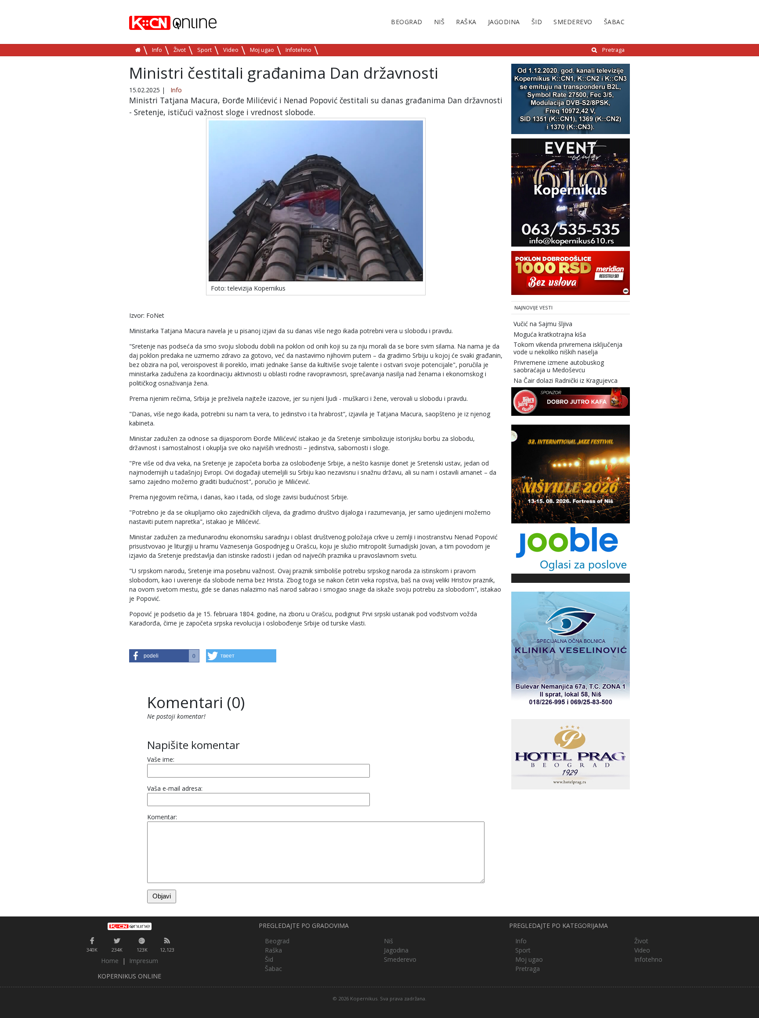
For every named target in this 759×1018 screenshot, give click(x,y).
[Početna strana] (129, 926)
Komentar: (162, 817)
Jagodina (504, 22)
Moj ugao (262, 50)
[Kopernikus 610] (570, 192)
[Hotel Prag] (570, 753)
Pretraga (613, 50)
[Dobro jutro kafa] (570, 401)
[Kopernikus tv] (570, 98)
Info (157, 50)
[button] (164, 655)
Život (179, 50)
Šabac (614, 22)
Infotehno (298, 50)
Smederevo (573, 22)
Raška (466, 22)
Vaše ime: (160, 759)
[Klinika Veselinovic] (570, 650)
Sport (204, 50)
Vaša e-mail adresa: (174, 788)
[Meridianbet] (570, 272)
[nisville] (570, 473)
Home (110, 960)
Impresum (143, 960)
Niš (439, 22)
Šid (536, 22)
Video (231, 50)
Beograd (407, 22)
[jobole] (570, 548)
